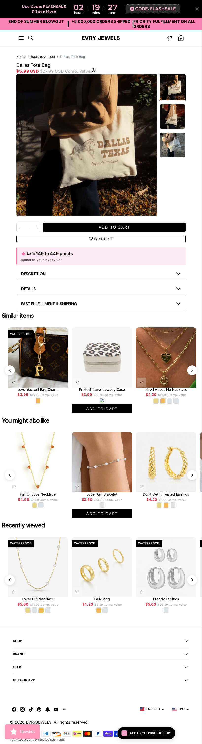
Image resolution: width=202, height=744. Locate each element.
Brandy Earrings (166, 599)
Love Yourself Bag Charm (38, 390)
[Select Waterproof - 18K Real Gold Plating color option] (38, 401)
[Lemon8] (64, 709)
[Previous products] (10, 370)
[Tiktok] (31, 709)
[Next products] (192, 370)
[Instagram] (22, 709)
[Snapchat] (47, 709)
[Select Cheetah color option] (102, 401)
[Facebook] (14, 709)
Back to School (43, 57)
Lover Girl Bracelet (102, 494)
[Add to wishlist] (13, 382)
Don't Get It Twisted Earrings (166, 494)
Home (21, 57)
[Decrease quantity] (20, 227)
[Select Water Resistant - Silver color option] (169, 401)
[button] (21, 38)
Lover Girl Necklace (38, 599)
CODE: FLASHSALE (155, 8)
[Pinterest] (39, 709)
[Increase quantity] (37, 227)
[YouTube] (56, 709)
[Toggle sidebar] (169, 38)
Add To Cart (51, 381)
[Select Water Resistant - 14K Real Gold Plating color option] (156, 401)
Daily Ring (102, 599)
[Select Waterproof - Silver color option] (176, 401)
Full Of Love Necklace (38, 494)
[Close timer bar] (197, 9)
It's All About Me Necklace (166, 390)
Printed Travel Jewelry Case (102, 390)
